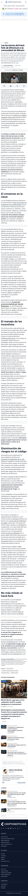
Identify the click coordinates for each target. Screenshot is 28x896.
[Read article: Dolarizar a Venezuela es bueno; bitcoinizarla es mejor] (3, 737)
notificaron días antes (8, 338)
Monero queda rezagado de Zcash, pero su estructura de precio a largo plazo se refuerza (16, 803)
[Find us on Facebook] (1, 828)
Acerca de (3, 869)
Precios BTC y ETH (5, 861)
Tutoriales (3, 855)
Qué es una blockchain (6, 844)
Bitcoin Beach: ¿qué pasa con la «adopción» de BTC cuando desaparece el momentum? (12, 702)
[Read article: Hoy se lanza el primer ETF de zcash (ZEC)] (3, 810)
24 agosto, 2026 (11, 740)
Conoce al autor (21, 782)
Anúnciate (3, 886)
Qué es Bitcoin (4, 837)
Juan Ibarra (5, 706)
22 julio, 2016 (17, 65)
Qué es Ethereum (5, 842)
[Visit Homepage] (13, 2)
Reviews (3, 854)
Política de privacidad (6, 872)
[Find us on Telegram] (10, 828)
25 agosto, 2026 (10, 706)
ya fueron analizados (12, 533)
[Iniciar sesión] (25, 2)
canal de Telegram (19, 13)
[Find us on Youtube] (8, 828)
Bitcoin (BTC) (10, 668)
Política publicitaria (5, 874)
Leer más (4, 721)
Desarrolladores (5, 672)
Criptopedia (4, 846)
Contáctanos (4, 884)
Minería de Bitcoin (5, 840)
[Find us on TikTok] (17, 828)
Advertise (3, 888)
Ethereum (11, 642)
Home (2, 42)
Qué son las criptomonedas (7, 838)
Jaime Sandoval (8, 65)
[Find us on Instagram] (5, 828)
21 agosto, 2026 (10, 756)
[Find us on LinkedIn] (13, 828)
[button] (14, 86)
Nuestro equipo (4, 871)
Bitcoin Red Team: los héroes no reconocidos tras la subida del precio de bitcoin (17, 754)
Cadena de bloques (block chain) (10, 670)
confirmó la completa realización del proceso (14, 116)
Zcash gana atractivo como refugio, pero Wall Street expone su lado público (16, 794)
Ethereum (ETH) (14, 672)
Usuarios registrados (13, 725)
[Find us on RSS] (15, 828)
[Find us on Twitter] (3, 828)
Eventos (3, 859)
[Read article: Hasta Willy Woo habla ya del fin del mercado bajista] (3, 745)
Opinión (6, 42)
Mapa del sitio (4, 876)
